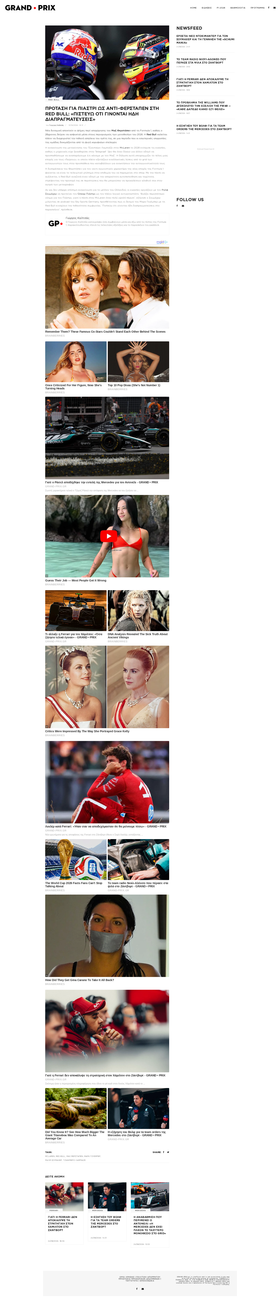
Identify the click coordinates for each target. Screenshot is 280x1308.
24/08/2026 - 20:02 (183, 67)
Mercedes (97, 1210)
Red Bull (53, 100)
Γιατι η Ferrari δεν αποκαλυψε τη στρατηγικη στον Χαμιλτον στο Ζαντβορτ (62, 1224)
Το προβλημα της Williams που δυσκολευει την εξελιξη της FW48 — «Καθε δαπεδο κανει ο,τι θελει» (203, 106)
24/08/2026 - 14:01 (99, 1238)
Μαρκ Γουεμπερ (92, 1156)
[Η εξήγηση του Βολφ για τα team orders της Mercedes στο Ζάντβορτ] (107, 1196)
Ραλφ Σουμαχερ (53, 1160)
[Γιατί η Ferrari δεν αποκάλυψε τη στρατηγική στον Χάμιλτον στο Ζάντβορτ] (64, 1196)
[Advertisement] (205, 171)
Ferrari (54, 1210)
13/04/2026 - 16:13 (76, 125)
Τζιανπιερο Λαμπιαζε (74, 1160)
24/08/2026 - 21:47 (183, 47)
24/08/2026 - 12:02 (142, 1244)
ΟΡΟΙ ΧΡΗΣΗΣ (127, 1277)
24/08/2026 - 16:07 (183, 113)
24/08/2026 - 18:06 (56, 1241)
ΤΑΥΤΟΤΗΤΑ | (133, 1281)
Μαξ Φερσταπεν (74, 1156)
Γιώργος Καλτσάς (56, 125)
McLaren (125, 147)
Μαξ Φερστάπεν (121, 130)
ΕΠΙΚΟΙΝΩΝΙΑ (147, 1281)
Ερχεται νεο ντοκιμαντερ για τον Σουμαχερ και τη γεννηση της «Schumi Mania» (205, 39)
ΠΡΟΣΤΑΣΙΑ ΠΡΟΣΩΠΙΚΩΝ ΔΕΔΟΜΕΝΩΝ (139, 1279)
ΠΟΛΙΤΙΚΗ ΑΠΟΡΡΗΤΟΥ (148, 1277)
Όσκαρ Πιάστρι (86, 194)
